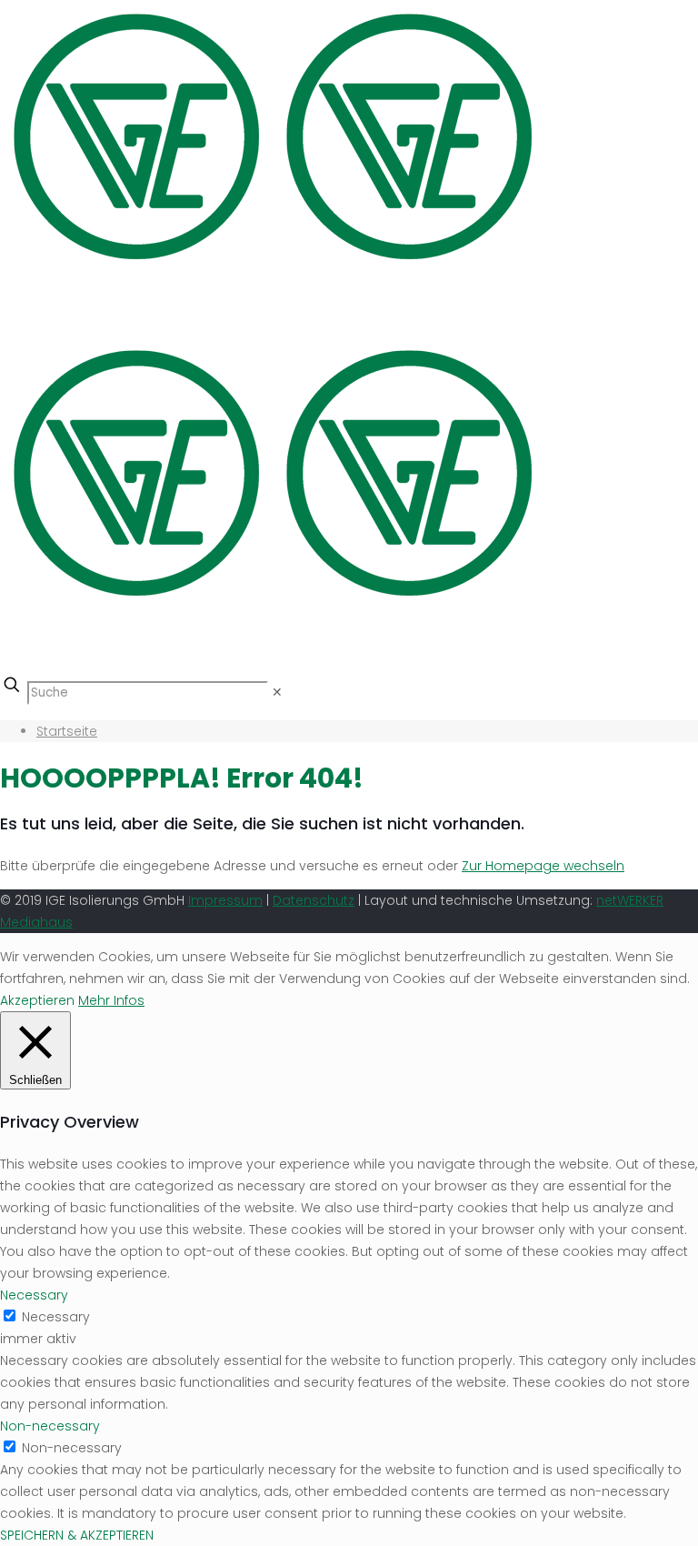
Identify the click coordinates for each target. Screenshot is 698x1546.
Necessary (56, 1317)
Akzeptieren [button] (37, 1000)
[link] (277, 692)
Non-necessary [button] (50, 1426)
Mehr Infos (111, 1000)
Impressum (225, 900)
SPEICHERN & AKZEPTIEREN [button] (77, 1535)
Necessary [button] (34, 1295)
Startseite (66, 731)
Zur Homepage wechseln (543, 866)
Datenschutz (313, 900)
